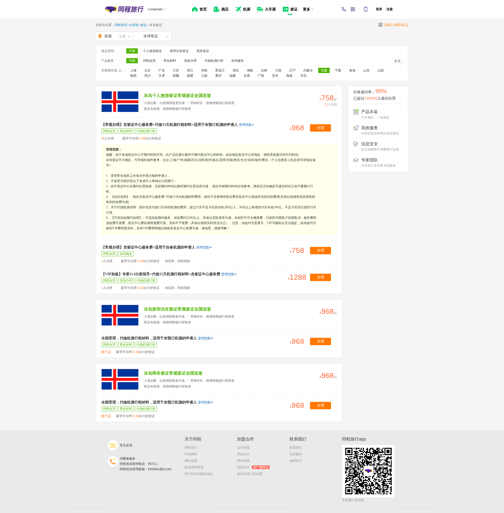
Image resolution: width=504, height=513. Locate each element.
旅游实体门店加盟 (249, 474)
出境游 (134, 25)
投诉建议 (296, 454)
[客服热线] (343, 9)
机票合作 (253, 467)
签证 (143, 25)
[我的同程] (352, 9)
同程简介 (191, 447)
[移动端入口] (365, 9)
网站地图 (191, 461)
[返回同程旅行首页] (124, 9)
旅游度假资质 (194, 467)
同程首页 (121, 25)
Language (155, 9)
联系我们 (296, 447)
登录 (379, 9)
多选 (397, 61)
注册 (389, 9)
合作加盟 (243, 447)
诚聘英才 (296, 461)
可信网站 (191, 454)
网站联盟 (243, 461)
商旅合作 (243, 454)
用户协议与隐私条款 (199, 474)
